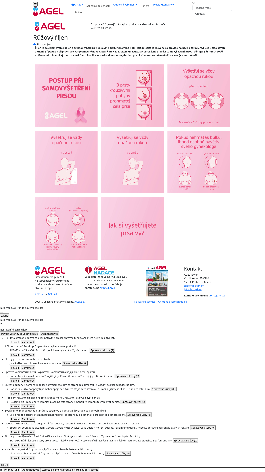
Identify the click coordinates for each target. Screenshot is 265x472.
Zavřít (4, 315)
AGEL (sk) (53, 294)
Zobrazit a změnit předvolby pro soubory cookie (70, 469)
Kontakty (167, 4)
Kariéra (145, 6)
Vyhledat (199, 13)
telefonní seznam (194, 285)
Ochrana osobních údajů (172, 301)
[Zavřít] (1, 312)
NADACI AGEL (107, 288)
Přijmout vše (11, 469)
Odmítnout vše (49, 333)
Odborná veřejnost (124, 4)
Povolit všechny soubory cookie (19, 333)
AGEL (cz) (40, 294)
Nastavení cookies (144, 301)
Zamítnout (28, 342)
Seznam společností (98, 6)
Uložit (4, 465)
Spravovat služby (102, 350)
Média (156, 4)
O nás (77, 4)
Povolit (15, 342)
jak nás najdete (193, 289)
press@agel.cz (217, 295)
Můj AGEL (80, 12)
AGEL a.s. (80, 301)
